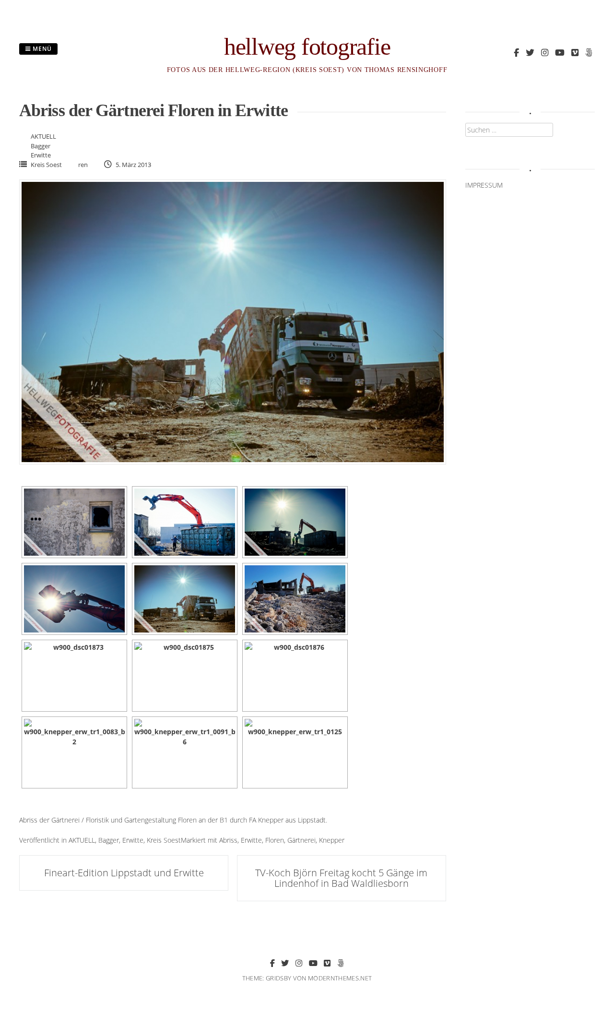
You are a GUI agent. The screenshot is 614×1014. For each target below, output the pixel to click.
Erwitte (41, 155)
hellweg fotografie (307, 46)
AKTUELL (43, 136)
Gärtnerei (301, 840)
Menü (41, 49)
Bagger (40, 146)
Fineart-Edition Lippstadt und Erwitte (124, 872)
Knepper (331, 840)
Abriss (228, 840)
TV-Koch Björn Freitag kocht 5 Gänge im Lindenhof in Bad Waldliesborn (341, 878)
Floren (274, 840)
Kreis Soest (46, 164)
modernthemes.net (340, 978)
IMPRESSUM (484, 185)
